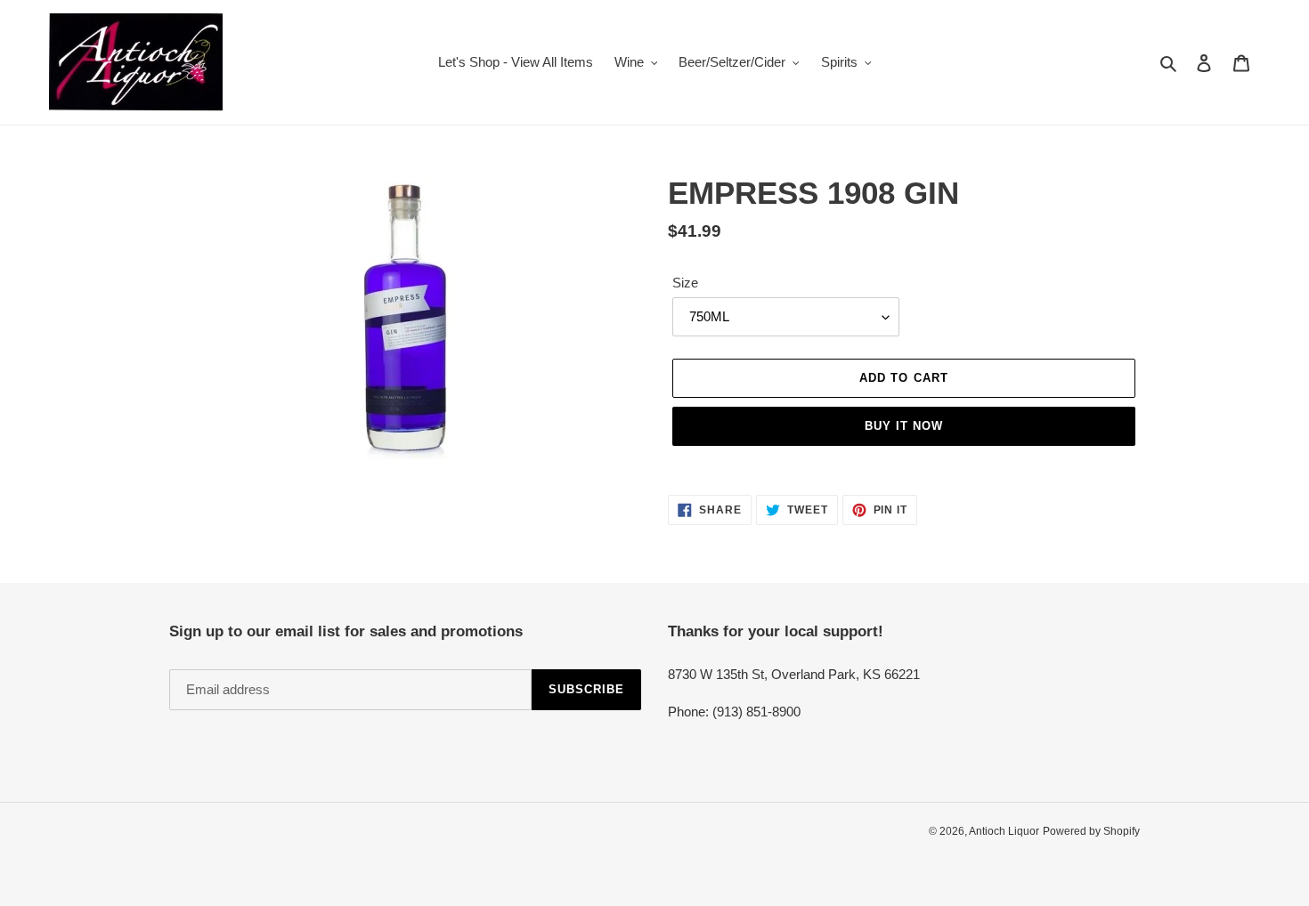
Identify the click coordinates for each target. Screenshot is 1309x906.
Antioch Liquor (1004, 831)
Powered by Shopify (1091, 831)
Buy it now (904, 426)
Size (685, 282)
